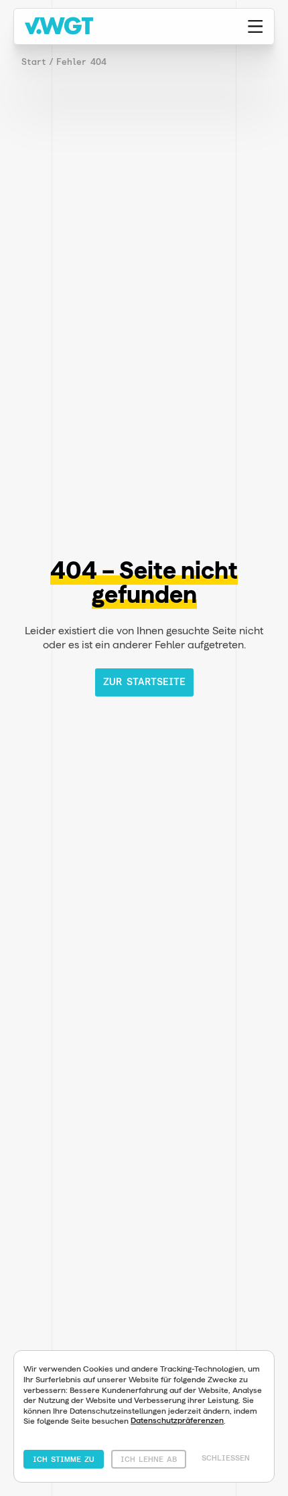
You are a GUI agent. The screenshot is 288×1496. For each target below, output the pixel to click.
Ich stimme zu (63, 1459)
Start (33, 62)
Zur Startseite (144, 682)
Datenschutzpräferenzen (177, 1420)
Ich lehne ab (149, 1459)
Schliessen (226, 1458)
